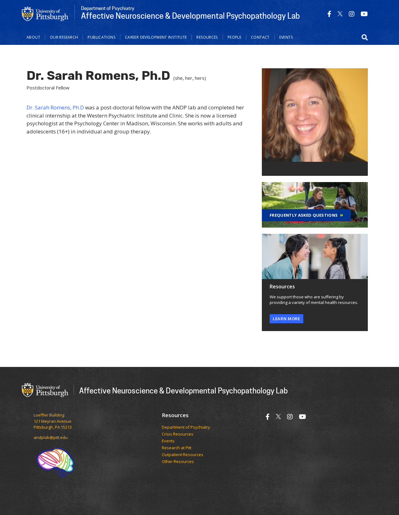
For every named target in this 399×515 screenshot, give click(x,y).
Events (286, 37)
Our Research (64, 37)
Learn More (286, 318)
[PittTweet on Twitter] (340, 14)
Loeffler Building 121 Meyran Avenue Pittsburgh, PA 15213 (53, 421)
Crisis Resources (177, 434)
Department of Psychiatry (186, 427)
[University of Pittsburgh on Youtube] (364, 14)
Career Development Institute (156, 37)
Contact (260, 37)
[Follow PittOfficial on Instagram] (351, 14)
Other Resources (178, 461)
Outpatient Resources (182, 454)
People (234, 37)
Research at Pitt (176, 447)
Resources (207, 37)
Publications (101, 37)
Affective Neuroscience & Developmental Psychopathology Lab (183, 390)
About (33, 37)
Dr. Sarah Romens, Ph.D (55, 107)
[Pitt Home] (45, 13)
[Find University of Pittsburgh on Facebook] (329, 14)
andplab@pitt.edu (51, 437)
